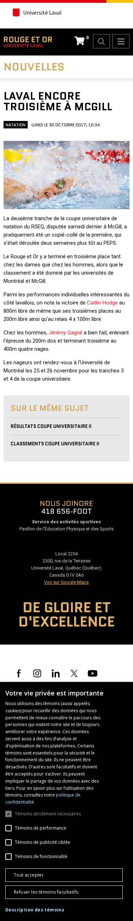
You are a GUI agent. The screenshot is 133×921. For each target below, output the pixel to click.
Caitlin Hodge (102, 303)
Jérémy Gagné (65, 332)
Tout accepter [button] (29, 875)
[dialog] (66, 801)
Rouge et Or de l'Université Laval (28, 41)
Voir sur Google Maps (66, 582)
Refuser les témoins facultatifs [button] (46, 892)
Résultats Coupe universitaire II (51, 426)
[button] (34, 910)
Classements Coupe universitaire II (55, 443)
